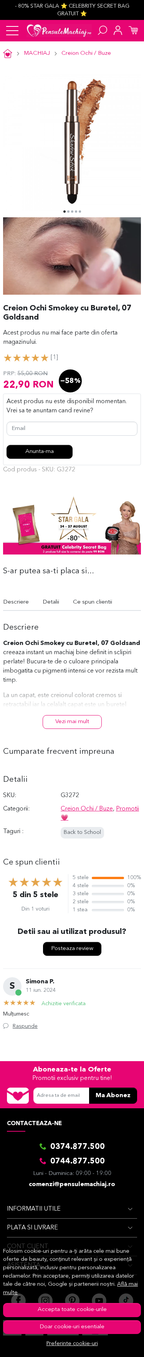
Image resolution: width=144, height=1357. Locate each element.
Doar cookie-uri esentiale (72, 1327)
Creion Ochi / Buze (86, 53)
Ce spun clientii (92, 602)
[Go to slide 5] (80, 211)
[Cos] (133, 30)
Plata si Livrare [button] (32, 1228)
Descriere (16, 602)
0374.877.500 (77, 1147)
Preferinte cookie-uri (72, 1344)
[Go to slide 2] (68, 211)
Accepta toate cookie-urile (72, 1310)
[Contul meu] (117, 30)
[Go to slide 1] (64, 211)
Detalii (51, 602)
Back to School (82, 832)
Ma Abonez (113, 1096)
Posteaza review (72, 949)
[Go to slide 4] (76, 211)
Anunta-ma (39, 452)
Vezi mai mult (72, 722)
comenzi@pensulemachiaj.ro (72, 1184)
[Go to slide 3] (72, 211)
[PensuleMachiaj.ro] (59, 30)
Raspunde (25, 1026)
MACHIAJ (37, 53)
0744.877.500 (77, 1161)
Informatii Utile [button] (34, 1209)
